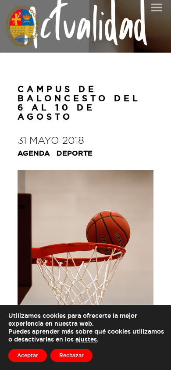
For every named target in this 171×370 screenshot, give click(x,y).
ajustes (86, 339)
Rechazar (71, 355)
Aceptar (27, 355)
